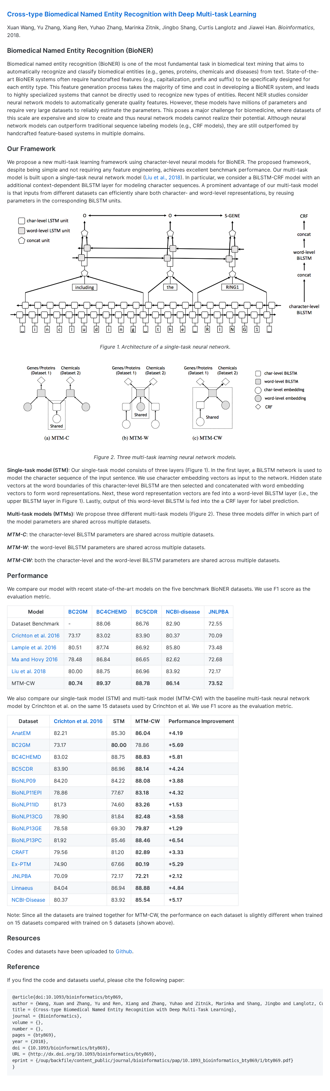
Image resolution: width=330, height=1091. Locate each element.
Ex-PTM (21, 864)
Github (124, 951)
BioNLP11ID (25, 804)
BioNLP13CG (27, 816)
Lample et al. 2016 (34, 647)
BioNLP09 (24, 780)
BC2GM (78, 611)
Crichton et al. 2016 (36, 635)
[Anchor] (260, 13)
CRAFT (20, 852)
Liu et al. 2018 (29, 671)
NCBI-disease (183, 611)
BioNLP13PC (27, 840)
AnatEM (21, 733)
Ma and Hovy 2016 (35, 659)
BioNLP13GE (27, 828)
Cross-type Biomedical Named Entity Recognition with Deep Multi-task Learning (132, 14)
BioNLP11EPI (27, 792)
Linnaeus (22, 888)
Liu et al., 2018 (162, 177)
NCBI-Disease (28, 900)
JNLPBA (219, 611)
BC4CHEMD (111, 611)
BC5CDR (146, 611)
